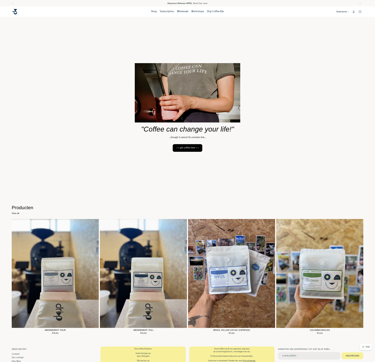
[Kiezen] (94, 323)
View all (15, 213)
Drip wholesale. (249, 361)
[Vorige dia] (13, 3)
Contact (16, 354)
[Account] (353, 11)
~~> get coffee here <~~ (187, 148)
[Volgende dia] (360, 3)
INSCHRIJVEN (352, 356)
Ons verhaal (17, 357)
